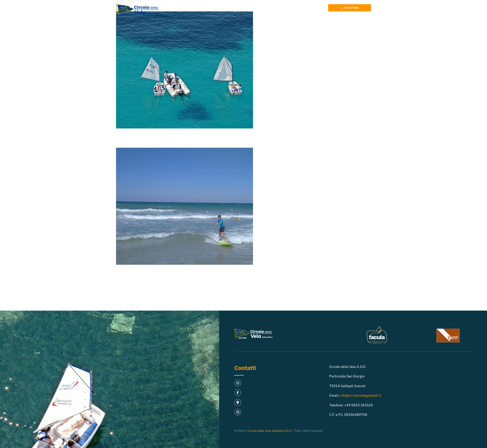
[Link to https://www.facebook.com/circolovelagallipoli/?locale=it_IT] (237, 392)
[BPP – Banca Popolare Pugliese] (448, 330)
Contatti (245, 367)
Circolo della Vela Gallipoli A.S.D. (269, 431)
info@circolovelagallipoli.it (360, 395)
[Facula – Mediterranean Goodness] (377, 327)
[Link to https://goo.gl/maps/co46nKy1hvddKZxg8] (237, 402)
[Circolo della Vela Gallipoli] (137, 5)
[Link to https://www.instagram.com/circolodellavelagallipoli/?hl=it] (237, 383)
